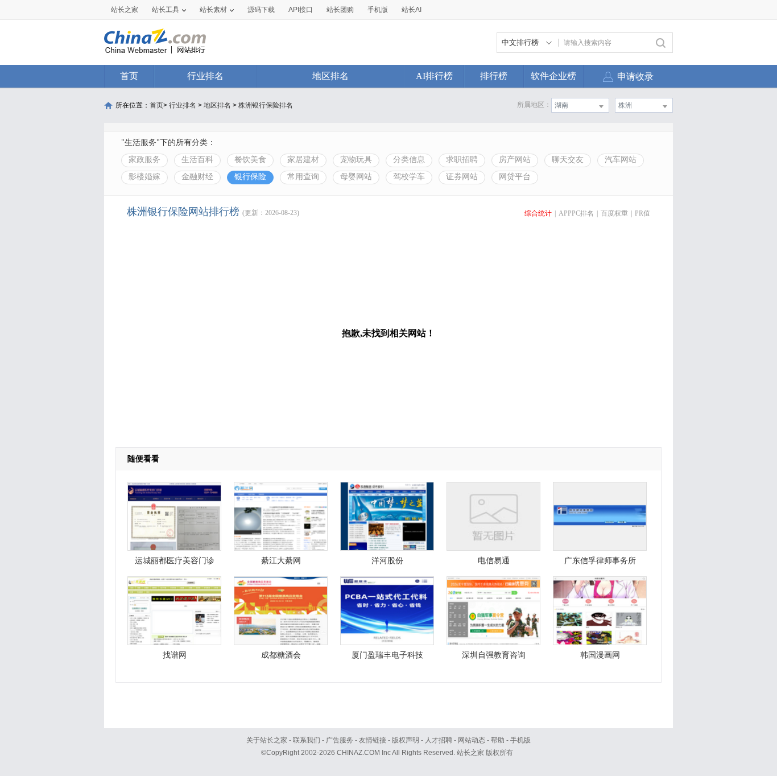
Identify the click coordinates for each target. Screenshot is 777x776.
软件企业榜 (553, 76)
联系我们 (306, 740)
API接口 (300, 10)
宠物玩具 (356, 159)
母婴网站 (356, 176)
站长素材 (213, 10)
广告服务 (339, 740)
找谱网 (175, 655)
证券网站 (462, 176)
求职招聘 (462, 159)
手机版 (520, 740)
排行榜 (493, 76)
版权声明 (405, 740)
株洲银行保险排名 (265, 105)
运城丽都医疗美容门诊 (174, 560)
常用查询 (303, 176)
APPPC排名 (576, 213)
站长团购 (340, 10)
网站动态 (471, 740)
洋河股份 (387, 560)
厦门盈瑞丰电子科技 (387, 655)
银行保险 (250, 176)
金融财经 (197, 176)
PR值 (642, 213)
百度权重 (614, 213)
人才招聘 (438, 740)
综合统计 (538, 213)
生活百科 (197, 159)
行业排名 (205, 76)
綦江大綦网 (281, 560)
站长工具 (165, 10)
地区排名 (330, 76)
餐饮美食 (250, 159)
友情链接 (372, 740)
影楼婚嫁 (144, 176)
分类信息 (409, 159)
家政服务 (144, 159)
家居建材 (303, 159)
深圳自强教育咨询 (494, 655)
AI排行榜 (434, 76)
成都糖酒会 (281, 655)
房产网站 (515, 159)
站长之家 (124, 10)
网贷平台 (515, 176)
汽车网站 (621, 159)
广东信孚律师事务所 (600, 560)
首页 (129, 76)
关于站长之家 (266, 740)
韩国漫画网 (600, 655)
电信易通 (494, 560)
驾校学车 (409, 176)
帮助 (498, 740)
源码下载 (261, 10)
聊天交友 (568, 159)
